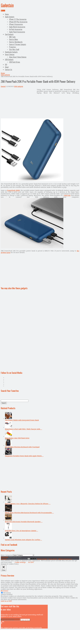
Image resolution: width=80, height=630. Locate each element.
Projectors (12, 47)
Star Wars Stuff (14, 49)
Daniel (3, 86)
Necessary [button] (4, 591)
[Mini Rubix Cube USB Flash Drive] (8, 436)
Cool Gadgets (9, 34)
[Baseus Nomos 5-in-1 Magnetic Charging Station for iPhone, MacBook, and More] (8, 502)
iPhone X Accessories (16, 24)
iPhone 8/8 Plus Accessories (18, 22)
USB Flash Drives (14, 62)
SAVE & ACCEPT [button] (6, 601)
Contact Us (8, 69)
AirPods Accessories (15, 29)
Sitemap (4, 559)
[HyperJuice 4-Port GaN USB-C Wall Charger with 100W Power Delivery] (8, 427)
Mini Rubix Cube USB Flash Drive (17, 438)
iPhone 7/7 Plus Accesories (17, 19)
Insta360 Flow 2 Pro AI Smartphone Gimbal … (21, 531)
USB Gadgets (9, 59)
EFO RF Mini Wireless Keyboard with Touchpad (22, 447)
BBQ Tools (12, 37)
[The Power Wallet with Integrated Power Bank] (8, 418)
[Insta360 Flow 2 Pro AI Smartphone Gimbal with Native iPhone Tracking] (8, 529)
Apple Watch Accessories (17, 27)
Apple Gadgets (9, 17)
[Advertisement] (18, 103)
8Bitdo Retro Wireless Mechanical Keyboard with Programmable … (29, 512)
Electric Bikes (13, 39)
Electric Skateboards (15, 42)
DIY (6, 64)
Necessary (7, 593)
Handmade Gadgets (11, 52)
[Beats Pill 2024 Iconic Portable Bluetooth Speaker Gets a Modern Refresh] (8, 520)
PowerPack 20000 (13, 190)
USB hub (67, 195)
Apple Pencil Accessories (17, 32)
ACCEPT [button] (31, 562)
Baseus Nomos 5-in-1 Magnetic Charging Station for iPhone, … (28, 503)
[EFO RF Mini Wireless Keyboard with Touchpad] (8, 445)
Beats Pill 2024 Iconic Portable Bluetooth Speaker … (23, 522)
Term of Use (52, 559)
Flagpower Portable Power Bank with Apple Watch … (24, 456)
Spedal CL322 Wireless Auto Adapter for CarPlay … (23, 540)
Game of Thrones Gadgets (17, 44)
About (7, 67)
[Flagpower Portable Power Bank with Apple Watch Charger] (8, 454)
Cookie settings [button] (20, 562)
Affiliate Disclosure (65, 559)
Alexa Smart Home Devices (17, 57)
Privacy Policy (42, 559)
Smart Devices (9, 54)
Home (7, 14)
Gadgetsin (7, 5)
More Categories (7, 555)
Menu (3, 11)
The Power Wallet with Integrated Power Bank (22, 420)
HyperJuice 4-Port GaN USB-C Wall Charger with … (23, 429)
